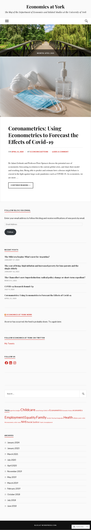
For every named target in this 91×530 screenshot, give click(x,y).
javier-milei (81, 418)
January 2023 (13, 448)
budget (18, 410)
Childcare (27, 410)
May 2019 (11, 477)
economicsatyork (39, 152)
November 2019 (14, 471)
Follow (10, 232)
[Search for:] (45, 394)
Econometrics (55, 410)
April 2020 (12, 465)
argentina (12, 410)
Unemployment (48, 422)
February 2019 (13, 488)
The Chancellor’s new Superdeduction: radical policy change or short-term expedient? (45, 277)
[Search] (84, 21)
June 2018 (11, 506)
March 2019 (12, 483)
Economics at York (45, 7)
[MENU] (7, 21)
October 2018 (13, 494)
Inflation (75, 418)
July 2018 (11, 500)
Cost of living (39, 410)
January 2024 (13, 442)
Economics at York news (19, 315)
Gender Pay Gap (51, 418)
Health (68, 417)
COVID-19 (46, 410)
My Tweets (9, 343)
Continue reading (18, 186)
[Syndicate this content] (5, 315)
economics (78, 410)
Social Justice (33, 422)
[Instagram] (15, 363)
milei (15, 422)
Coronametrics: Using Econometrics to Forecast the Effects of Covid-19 (43, 135)
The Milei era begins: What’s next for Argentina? (27, 256)
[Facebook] (6, 363)
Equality (30, 417)
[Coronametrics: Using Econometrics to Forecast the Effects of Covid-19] (45, 116)
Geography (60, 418)
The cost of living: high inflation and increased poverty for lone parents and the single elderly (41, 267)
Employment (14, 417)
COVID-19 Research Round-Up (19, 286)
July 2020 (11, 460)
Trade (41, 422)
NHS (24, 421)
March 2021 (12, 454)
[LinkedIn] (10, 363)
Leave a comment (60, 152)
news (19, 422)
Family (41, 417)
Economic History (67, 410)
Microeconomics (9, 422)
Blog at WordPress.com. (45, 525)
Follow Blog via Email (18, 210)
